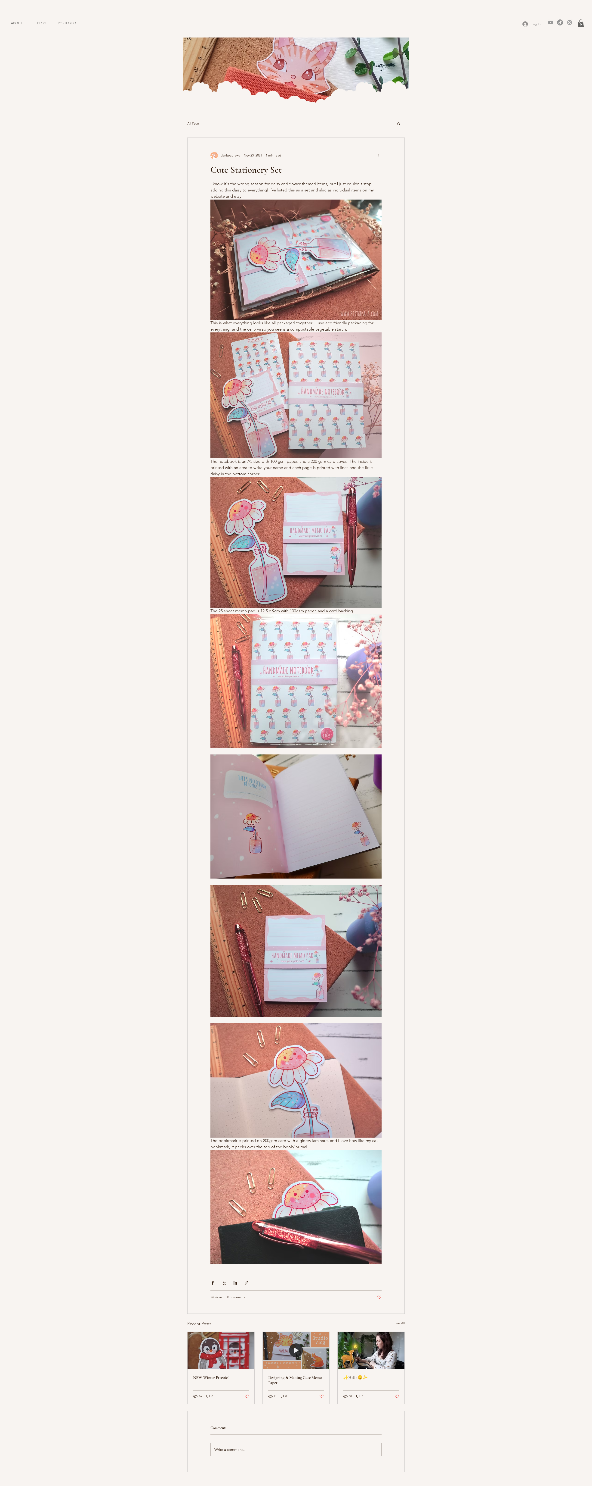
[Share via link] (246, 1283)
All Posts (193, 123)
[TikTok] (560, 22)
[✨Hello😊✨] (371, 1350)
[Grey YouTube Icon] (551, 22)
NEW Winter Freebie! (211, 1377)
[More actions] (379, 155)
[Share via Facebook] (212, 1283)
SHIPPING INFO (272, 1484)
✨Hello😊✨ (355, 1377)
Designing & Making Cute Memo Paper (295, 1380)
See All (400, 1323)
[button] (581, 23)
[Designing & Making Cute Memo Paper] (296, 1350)
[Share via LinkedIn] (235, 1283)
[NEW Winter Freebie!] (221, 1350)
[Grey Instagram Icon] (570, 22)
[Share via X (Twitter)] (224, 1283)
